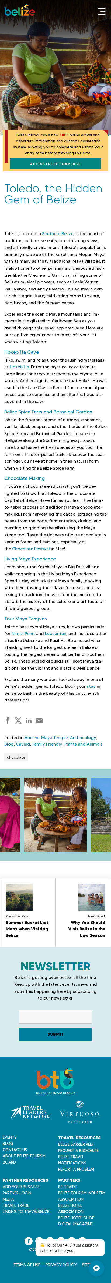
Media (8, 1199)
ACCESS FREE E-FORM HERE (55, 164)
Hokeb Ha (19, 366)
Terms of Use (26, 1264)
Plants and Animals (83, 744)
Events (9, 1137)
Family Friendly (47, 744)
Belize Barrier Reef (76, 1144)
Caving (23, 744)
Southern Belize (57, 233)
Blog (9, 744)
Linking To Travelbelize (26, 1211)
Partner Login (17, 1193)
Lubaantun (55, 633)
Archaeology (83, 737)
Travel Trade (16, 1205)
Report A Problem (76, 1169)
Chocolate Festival (31, 548)
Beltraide (67, 1186)
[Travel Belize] (55, 1086)
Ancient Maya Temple (46, 737)
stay (91, 686)
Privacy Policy (61, 1264)
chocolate (16, 757)
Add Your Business (21, 1186)
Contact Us (15, 1149)
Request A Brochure (78, 1150)
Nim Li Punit (23, 633)
